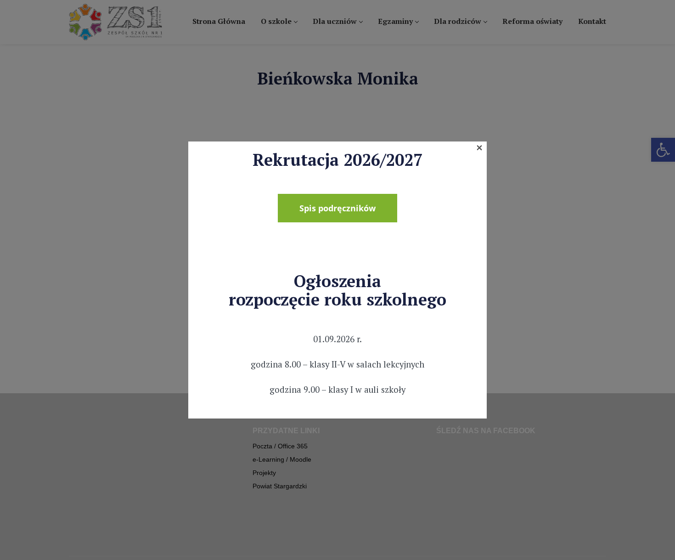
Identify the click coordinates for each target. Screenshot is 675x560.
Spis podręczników (337, 208)
